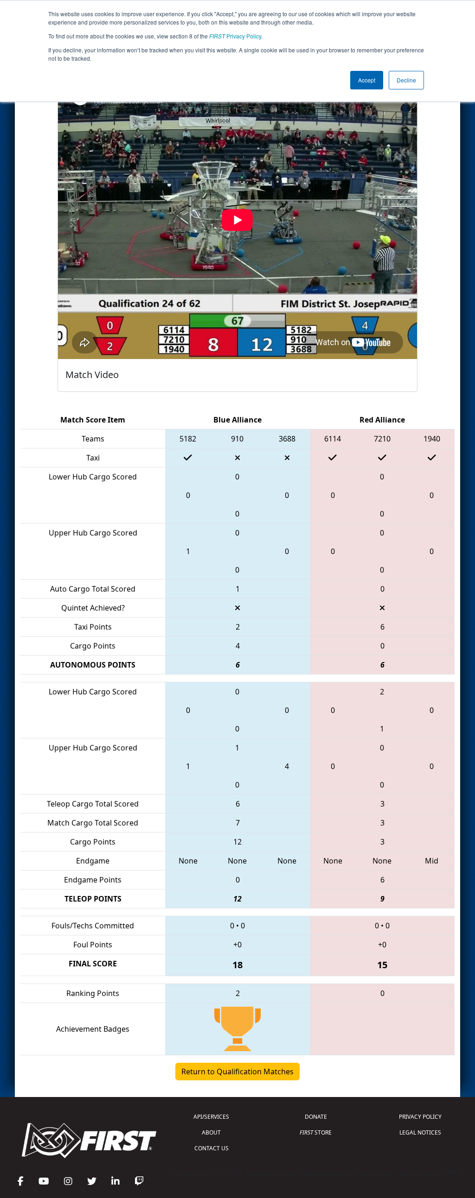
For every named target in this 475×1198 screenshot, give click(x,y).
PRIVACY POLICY (420, 1117)
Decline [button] (406, 80)
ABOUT (211, 1132)
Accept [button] (366, 80)
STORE (316, 1132)
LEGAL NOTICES (420, 1132)
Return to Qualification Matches (237, 1071)
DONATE (316, 1117)
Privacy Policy (235, 36)
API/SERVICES (211, 1117)
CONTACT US (211, 1148)
